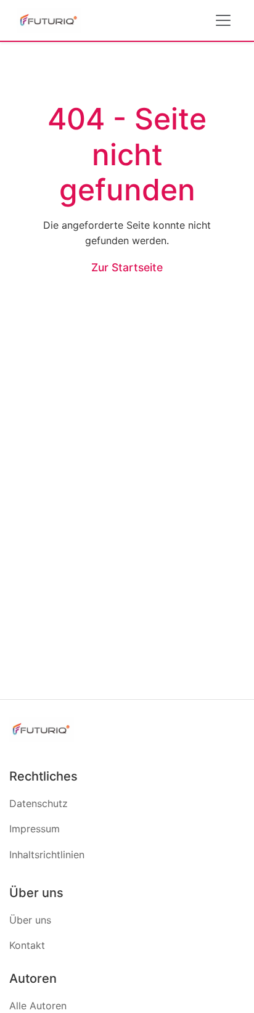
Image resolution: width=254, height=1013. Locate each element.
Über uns (30, 920)
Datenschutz (38, 803)
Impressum (34, 828)
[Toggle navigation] (223, 20)
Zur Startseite (127, 267)
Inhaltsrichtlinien (46, 854)
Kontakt (27, 945)
